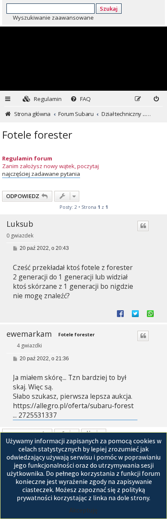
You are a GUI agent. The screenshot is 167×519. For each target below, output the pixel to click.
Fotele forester (37, 135)
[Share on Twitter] (135, 313)
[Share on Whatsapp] (150, 313)
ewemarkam (29, 334)
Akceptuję (83, 510)
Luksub (19, 224)
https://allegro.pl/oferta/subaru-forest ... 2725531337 (73, 410)
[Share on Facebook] (120, 313)
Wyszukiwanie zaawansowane (53, 17)
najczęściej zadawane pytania (41, 174)
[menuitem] (42, 99)
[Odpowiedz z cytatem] (143, 226)
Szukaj (109, 8)
